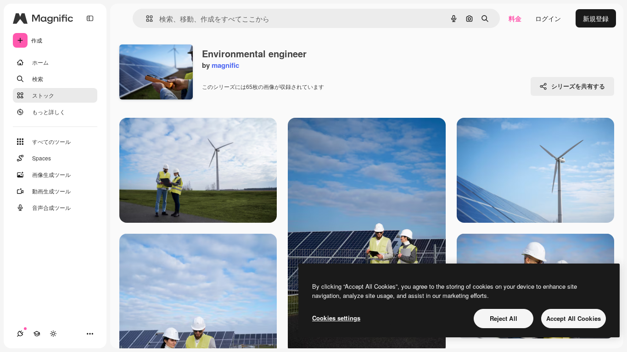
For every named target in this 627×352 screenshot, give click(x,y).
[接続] (20, 333)
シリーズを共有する (578, 86)
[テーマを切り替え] (53, 333)
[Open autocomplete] (145, 18)
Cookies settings (336, 318)
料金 (515, 18)
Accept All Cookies (573, 318)
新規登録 (596, 18)
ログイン (548, 18)
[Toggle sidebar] (90, 18)
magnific (225, 65)
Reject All (503, 318)
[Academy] (36, 333)
